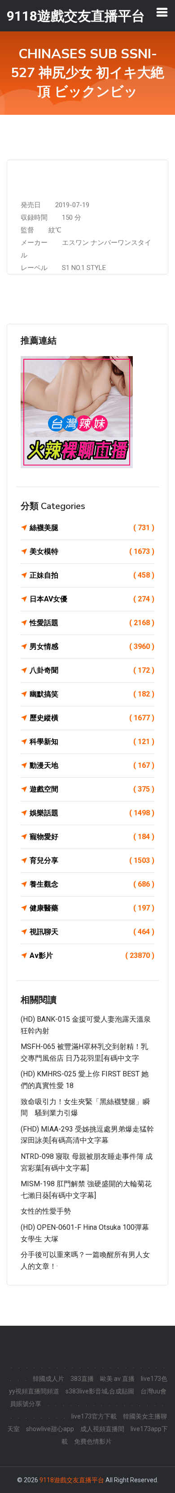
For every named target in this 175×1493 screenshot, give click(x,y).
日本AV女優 (92, 599)
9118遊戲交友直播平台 (71, 1480)
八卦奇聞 (92, 670)
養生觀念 (92, 884)
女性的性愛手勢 (46, 1211)
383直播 (82, 1378)
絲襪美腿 (92, 527)
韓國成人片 (48, 1378)
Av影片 (92, 955)
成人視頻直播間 (102, 1428)
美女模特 (92, 551)
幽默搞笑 (92, 694)
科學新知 (92, 741)
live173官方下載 (94, 1416)
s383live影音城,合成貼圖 (100, 1391)
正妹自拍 (92, 575)
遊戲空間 (92, 789)
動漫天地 (92, 765)
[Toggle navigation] (162, 12)
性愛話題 (92, 622)
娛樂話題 (92, 813)
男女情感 (92, 646)
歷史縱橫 (92, 718)
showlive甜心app (50, 1428)
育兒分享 (92, 860)
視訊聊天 (92, 931)
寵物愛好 (92, 836)
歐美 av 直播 (117, 1378)
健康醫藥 (92, 908)
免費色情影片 (93, 1441)
